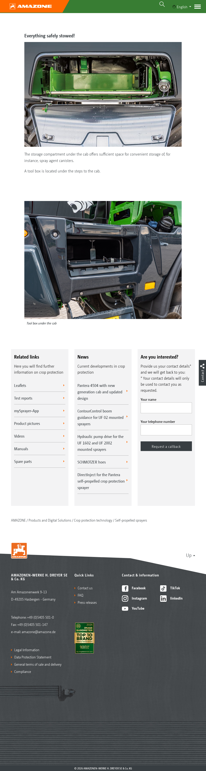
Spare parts (23, 461)
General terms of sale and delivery (38, 664)
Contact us (85, 588)
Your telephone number (158, 421)
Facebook (138, 588)
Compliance (22, 671)
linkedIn (176, 598)
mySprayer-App (26, 411)
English (182, 6)
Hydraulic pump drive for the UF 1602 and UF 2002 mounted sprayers (100, 442)
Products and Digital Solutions (50, 520)
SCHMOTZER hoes (91, 462)
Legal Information (26, 649)
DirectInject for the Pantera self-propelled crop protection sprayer (101, 481)
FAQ (80, 595)
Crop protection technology (93, 520)
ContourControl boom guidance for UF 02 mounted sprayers (100, 417)
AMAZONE (18, 520)
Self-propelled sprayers (131, 520)
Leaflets (20, 385)
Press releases (87, 602)
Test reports (23, 398)
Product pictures (27, 423)
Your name (148, 399)
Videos (19, 436)
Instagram (139, 598)
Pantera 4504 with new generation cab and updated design (99, 391)
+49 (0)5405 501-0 (40, 617)
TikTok (174, 588)
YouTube (137, 608)
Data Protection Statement (32, 657)
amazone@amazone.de (39, 631)
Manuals (21, 449)
